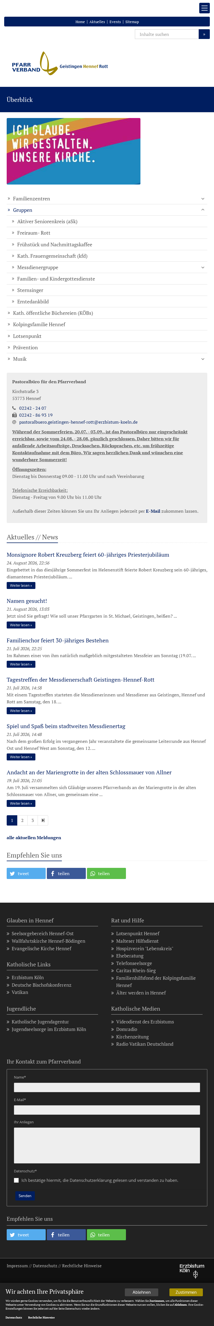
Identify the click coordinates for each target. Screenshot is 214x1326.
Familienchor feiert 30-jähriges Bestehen (58, 640)
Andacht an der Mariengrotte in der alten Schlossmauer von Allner (89, 772)
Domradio (126, 1029)
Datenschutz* (25, 1170)
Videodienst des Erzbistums (145, 1021)
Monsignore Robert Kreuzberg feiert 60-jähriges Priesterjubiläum (88, 554)
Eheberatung (130, 955)
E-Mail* (20, 1099)
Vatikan (20, 992)
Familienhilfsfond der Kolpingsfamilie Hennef (156, 982)
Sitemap (132, 21)
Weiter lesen (20, 585)
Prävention (25, 347)
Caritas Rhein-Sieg (136, 970)
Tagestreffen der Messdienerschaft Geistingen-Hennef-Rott (80, 679)
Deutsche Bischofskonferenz (41, 985)
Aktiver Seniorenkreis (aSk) (47, 221)
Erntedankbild (33, 301)
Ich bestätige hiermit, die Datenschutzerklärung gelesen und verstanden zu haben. (99, 1180)
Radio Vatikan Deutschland (144, 1044)
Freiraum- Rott (33, 232)
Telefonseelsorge (134, 963)
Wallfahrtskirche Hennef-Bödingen (48, 941)
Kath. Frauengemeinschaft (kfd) (52, 255)
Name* (20, 1077)
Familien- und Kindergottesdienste (56, 278)
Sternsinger (30, 290)
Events (115, 21)
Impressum (17, 1265)
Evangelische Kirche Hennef (41, 948)
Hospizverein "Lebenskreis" (144, 948)
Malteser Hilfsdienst (137, 941)
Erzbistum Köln (28, 977)
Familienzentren (31, 198)
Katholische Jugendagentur (40, 1021)
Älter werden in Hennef (141, 992)
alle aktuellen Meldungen (34, 837)
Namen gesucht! (27, 601)
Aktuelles (97, 21)
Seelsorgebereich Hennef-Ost (43, 933)
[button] (26, 873)
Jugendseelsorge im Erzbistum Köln (49, 1029)
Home (80, 21)
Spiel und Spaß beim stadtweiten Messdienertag (66, 726)
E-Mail (153, 511)
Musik (19, 358)
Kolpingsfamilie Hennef (39, 324)
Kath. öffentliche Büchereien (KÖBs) (53, 313)
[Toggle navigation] (204, 8)
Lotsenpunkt (27, 336)
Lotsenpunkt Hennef (137, 933)
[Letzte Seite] (43, 820)
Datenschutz (45, 1265)
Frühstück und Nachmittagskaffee (54, 244)
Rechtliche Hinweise (82, 1265)
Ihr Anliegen (24, 1121)
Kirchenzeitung (132, 1036)
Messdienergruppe (37, 267)
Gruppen (22, 210)
